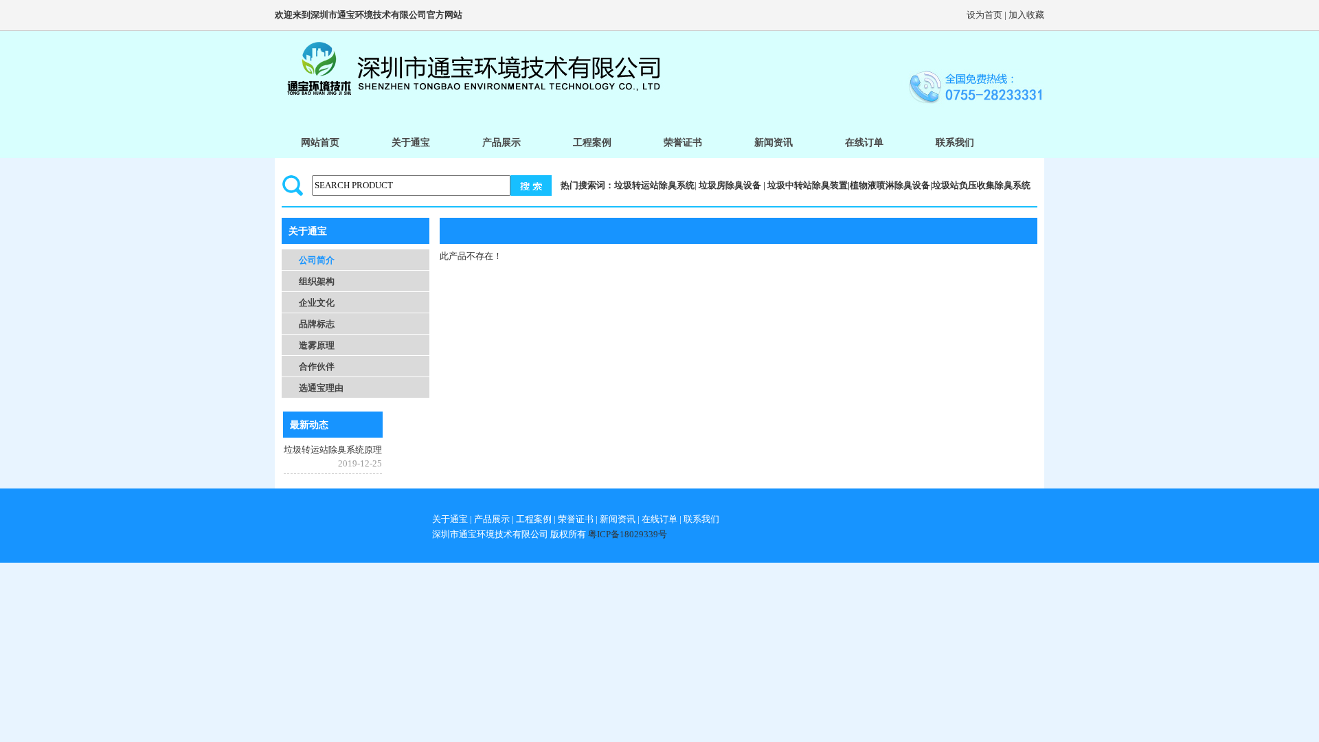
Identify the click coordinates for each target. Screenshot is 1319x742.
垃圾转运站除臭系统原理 (333, 450)
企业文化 (317, 302)
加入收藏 (1026, 15)
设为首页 (984, 15)
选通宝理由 (321, 388)
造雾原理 (317, 345)
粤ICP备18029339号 (627, 534)
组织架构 (317, 281)
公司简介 (317, 260)
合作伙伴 (317, 366)
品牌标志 (317, 324)
